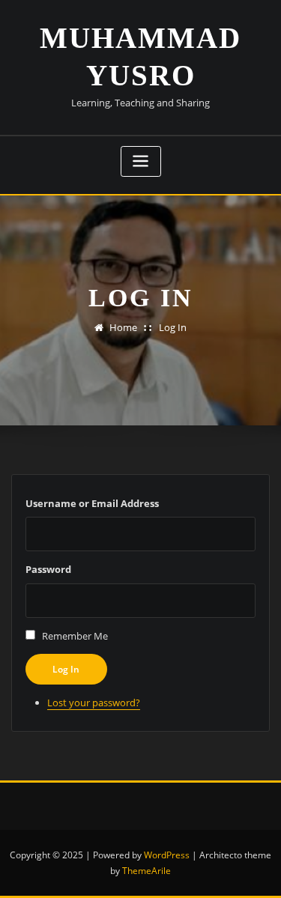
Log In (173, 327)
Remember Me (75, 636)
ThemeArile (146, 870)
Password (48, 569)
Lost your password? (93, 702)
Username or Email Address (92, 503)
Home (123, 327)
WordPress (167, 855)
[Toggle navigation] (141, 161)
